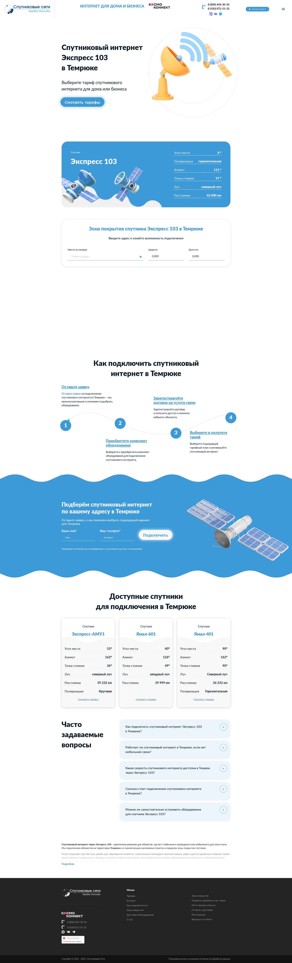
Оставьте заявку (75, 387)
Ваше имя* (69, 531)
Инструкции (198, 915)
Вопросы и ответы (202, 919)
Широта (152, 250)
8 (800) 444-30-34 (218, 4)
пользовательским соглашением (124, 549)
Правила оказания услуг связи (208, 900)
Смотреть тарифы (88, 699)
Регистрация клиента (204, 905)
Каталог (131, 900)
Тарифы (131, 896)
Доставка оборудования (140, 915)
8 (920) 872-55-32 (218, 8)
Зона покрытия (135, 910)
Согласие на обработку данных (215, 959)
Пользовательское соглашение (184, 959)
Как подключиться (137, 905)
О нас (130, 919)
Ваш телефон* (110, 531)
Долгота (193, 250)
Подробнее (68, 864)
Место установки (77, 250)
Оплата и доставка (202, 910)
